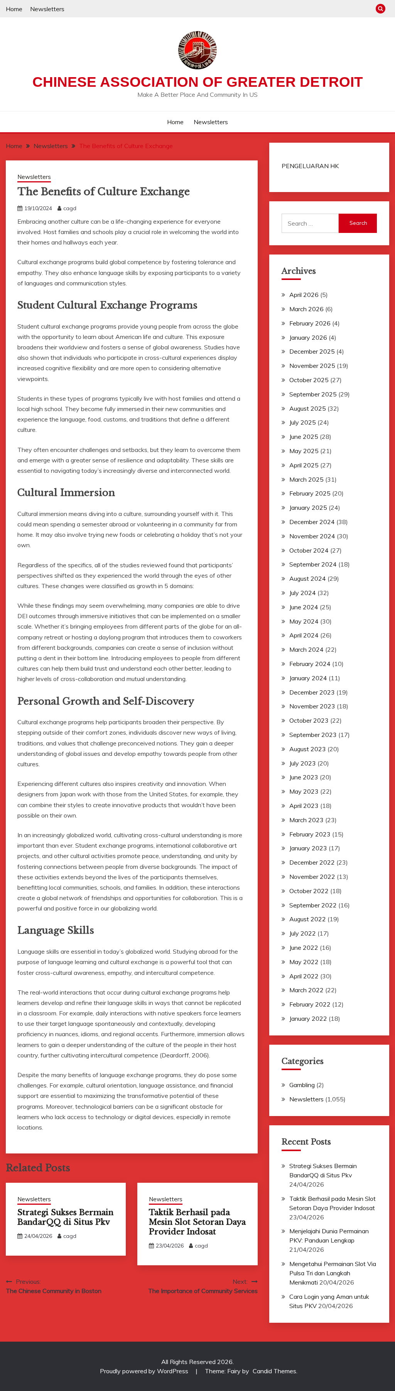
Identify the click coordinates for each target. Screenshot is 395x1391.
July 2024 (302, 593)
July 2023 (302, 763)
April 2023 (304, 805)
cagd (69, 208)
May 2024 (304, 621)
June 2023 (303, 777)
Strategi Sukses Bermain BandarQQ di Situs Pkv (65, 1217)
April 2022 (304, 976)
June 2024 (303, 607)
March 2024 (306, 649)
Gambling (302, 1085)
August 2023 (307, 749)
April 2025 (304, 465)
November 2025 (312, 365)
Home (14, 9)
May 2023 (304, 791)
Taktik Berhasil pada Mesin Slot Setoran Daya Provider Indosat (197, 1222)
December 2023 (312, 692)
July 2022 (302, 933)
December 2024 (312, 522)
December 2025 (312, 351)
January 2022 (308, 1018)
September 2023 (313, 734)
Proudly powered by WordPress (145, 1371)
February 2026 (310, 323)
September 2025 (313, 394)
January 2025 (308, 507)
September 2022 (313, 905)
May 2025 (304, 451)
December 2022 (312, 862)
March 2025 (306, 479)
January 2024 (308, 678)
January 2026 (308, 337)
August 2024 (307, 578)
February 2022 (310, 1004)
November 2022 (312, 876)
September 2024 (313, 564)
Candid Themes (274, 1371)
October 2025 (309, 380)
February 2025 (310, 493)
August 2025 (307, 408)
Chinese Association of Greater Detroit (197, 82)
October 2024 (309, 550)
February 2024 (310, 664)
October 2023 (309, 720)
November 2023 (312, 706)
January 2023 (308, 848)
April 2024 (304, 635)
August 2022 (307, 919)
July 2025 (302, 422)
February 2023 (310, 834)
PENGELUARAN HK (310, 166)
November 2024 (312, 536)
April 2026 (304, 294)
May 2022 (304, 962)
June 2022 (303, 947)
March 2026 (306, 309)
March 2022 (306, 990)
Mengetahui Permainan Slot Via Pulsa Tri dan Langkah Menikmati (332, 1273)
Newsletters (47, 9)
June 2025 (303, 436)
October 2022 (309, 891)
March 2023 (306, 820)
